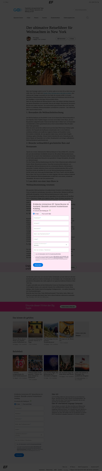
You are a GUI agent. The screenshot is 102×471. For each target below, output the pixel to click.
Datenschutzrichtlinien (58, 257)
